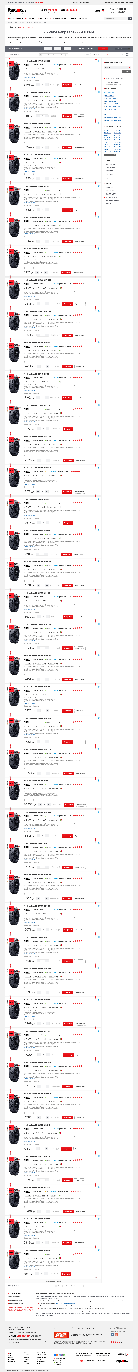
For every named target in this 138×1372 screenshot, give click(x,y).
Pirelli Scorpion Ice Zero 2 (111, 101)
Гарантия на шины (41, 1354)
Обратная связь (40, 1361)
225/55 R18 (117, 142)
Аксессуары (29, 18)
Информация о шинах (112, 178)
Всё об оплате (110, 190)
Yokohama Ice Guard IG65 (111, 98)
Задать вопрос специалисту (114, 200)
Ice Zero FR (27, 69)
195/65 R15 (107, 132)
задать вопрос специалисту (89, 1341)
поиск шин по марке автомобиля (65, 1303)
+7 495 (49, 10)
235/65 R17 (107, 140)
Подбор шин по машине (113, 62)
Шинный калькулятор (78, 18)
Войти (130, 2)
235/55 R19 (117, 147)
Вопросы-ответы (41, 1357)
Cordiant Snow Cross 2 (111, 109)
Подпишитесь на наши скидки (95, 1361)
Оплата (25, 1356)
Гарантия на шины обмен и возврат (111, 193)
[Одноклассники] (57, 1355)
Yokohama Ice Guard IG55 (111, 103)
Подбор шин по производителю (114, 79)
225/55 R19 (107, 147)
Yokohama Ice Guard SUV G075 (113, 106)
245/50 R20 (117, 149)
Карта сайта (39, 1363)
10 (64, 54)
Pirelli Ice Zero (108, 114)
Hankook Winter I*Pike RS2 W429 (113, 117)
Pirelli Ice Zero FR (37, 61)
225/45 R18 (107, 142)
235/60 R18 (117, 144)
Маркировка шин (110, 164)
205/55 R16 (117, 132)
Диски (18, 18)
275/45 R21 (117, 151)
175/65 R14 (107, 130)
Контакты (120, 2)
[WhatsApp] (64, 1355)
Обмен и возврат (41, 1352)
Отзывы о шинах (110, 167)
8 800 (69, 10)
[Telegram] (60, 1355)
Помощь (110, 2)
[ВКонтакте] (55, 1355)
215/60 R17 (107, 137)
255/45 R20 (107, 151)
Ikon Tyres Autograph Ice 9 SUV (113, 112)
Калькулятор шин (13, 1364)
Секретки (42, 18)
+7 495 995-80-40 (84, 1354)
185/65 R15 (117, 130)
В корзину (67, 85)
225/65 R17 (117, 137)
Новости (38, 1359)
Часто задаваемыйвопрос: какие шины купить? (111, 174)
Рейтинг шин (109, 170)
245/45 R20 (107, 149)
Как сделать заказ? (111, 197)
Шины (10, 18)
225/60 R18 (107, 144)
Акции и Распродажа (58, 18)
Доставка (26, 1354)
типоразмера (71, 42)
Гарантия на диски (41, 1356)
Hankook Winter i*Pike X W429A (113, 120)
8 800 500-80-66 (103, 1354)
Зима (82, 48)
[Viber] (62, 1355)
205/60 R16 (107, 135)
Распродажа (11, 1361)
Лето (91, 48)
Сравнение (26, 1359)
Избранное (26, 1357)
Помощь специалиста (113, 83)
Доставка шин (109, 187)
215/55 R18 (117, 140)
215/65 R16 (117, 135)
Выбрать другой (110, 155)
